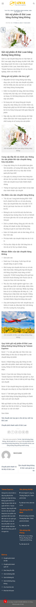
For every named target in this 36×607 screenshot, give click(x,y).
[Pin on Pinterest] (23, 432)
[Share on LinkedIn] (27, 432)
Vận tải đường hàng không (19, 10)
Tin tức (7, 10)
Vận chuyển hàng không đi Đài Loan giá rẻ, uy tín (26, 467)
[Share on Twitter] (16, 432)
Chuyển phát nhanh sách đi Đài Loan (14, 425)
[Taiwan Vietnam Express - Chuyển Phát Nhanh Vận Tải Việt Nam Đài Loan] (18, 3)
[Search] (33, 3)
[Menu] (3, 3)
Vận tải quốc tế (11, 441)
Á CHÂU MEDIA (22, 602)
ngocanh (27, 23)
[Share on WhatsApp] (9, 432)
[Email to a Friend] (20, 432)
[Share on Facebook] (12, 432)
